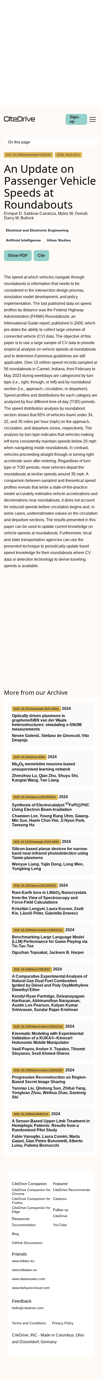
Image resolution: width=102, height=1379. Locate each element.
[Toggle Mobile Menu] (92, 119)
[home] (19, 120)
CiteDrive (60, 1216)
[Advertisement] (51, 53)
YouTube (60, 1225)
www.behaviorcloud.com (31, 1288)
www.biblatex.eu (24, 1270)
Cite (41, 255)
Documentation (24, 1225)
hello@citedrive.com (28, 1308)
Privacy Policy (63, 1323)
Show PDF (18, 255)
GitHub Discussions (27, 1243)
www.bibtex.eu (23, 1261)
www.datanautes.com (28, 1279)
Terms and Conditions (29, 1323)
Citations (60, 1199)
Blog (15, 1234)
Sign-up (74, 119)
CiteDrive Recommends (71, 1190)
